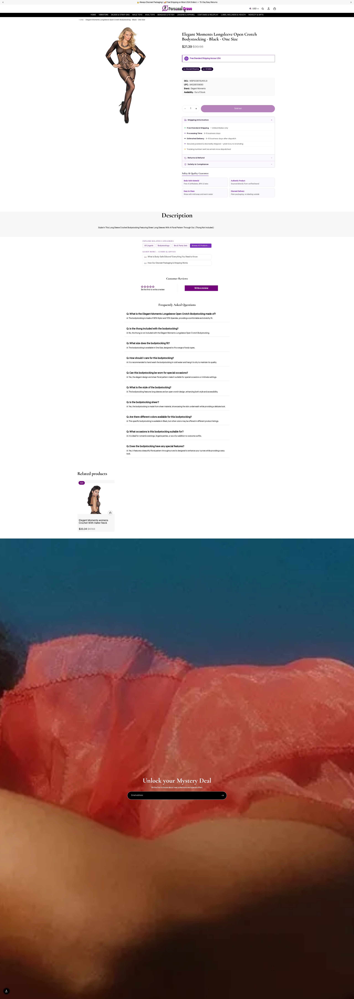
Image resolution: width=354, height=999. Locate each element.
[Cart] (275, 9)
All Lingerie (148, 245)
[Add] (110, 512)
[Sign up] (223, 795)
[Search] (263, 9)
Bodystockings (163, 245)
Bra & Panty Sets (180, 245)
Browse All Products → (201, 245)
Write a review (201, 288)
